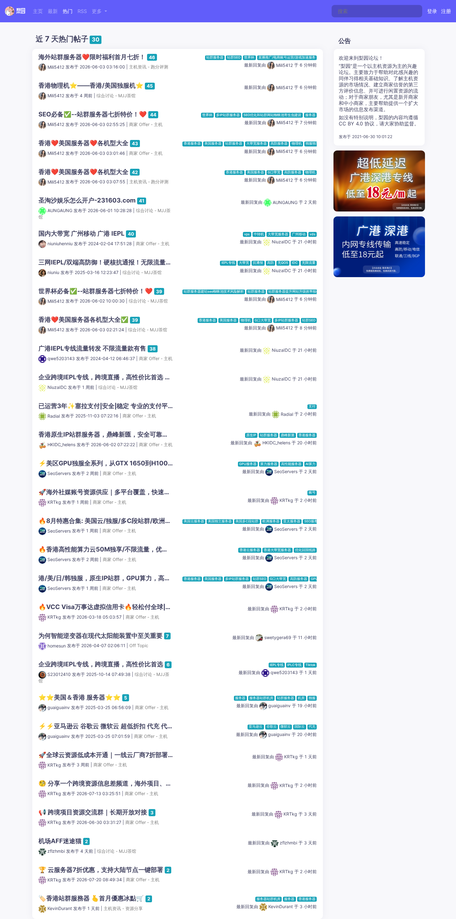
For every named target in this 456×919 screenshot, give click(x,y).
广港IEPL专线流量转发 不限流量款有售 (92, 348)
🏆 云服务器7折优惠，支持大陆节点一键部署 (100, 869)
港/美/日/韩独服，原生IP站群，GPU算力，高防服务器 (113, 578)
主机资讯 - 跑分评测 (148, 67)
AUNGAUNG (59, 210)
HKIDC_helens (61, 444)
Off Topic (138, 645)
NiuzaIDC (280, 241)
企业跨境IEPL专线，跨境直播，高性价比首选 (100, 377)
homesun (56, 645)
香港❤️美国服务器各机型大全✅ (83, 319)
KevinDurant (59, 908)
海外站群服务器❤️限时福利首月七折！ (91, 57)
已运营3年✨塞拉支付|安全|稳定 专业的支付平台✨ (110, 406)
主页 (38, 11)
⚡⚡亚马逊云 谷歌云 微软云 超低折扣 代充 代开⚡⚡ (113, 726)
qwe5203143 (61, 358)
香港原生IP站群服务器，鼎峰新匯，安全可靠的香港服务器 (118, 434)
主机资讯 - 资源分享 (123, 908)
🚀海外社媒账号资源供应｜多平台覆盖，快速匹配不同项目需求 (126, 492)
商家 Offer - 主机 (146, 124)
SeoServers (59, 473)
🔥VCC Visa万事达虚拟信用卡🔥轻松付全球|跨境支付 (114, 607)
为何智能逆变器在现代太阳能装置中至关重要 (100, 635)
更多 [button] (97, 11)
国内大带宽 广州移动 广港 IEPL (81, 233)
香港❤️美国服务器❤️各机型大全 (83, 143)
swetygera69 (277, 637)
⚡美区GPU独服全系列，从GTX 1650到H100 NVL (110, 463)
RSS (82, 11)
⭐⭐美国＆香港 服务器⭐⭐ (79, 697)
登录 (432, 11)
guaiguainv (58, 707)
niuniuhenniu (60, 243)
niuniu (53, 272)
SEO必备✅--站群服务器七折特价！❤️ (92, 114)
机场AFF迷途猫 (60, 841)
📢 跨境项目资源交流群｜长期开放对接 (92, 812)
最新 (53, 11)
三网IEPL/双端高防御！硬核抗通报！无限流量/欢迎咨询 (115, 262)
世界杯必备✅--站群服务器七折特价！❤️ (95, 291)
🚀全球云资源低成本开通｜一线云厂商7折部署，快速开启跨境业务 (131, 755)
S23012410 (59, 674)
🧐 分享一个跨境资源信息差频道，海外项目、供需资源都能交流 (126, 783)
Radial (53, 416)
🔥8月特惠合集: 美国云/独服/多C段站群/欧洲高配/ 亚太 (116, 521)
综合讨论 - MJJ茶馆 (116, 95)
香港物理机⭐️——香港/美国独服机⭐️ (90, 85)
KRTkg (54, 502)
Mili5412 (55, 67)
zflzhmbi (56, 851)
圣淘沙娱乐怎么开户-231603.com (87, 200)
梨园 (19, 11)
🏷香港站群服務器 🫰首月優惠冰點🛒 (91, 898)
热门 (68, 11)
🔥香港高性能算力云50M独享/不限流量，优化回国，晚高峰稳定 (128, 549)
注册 (446, 11)
